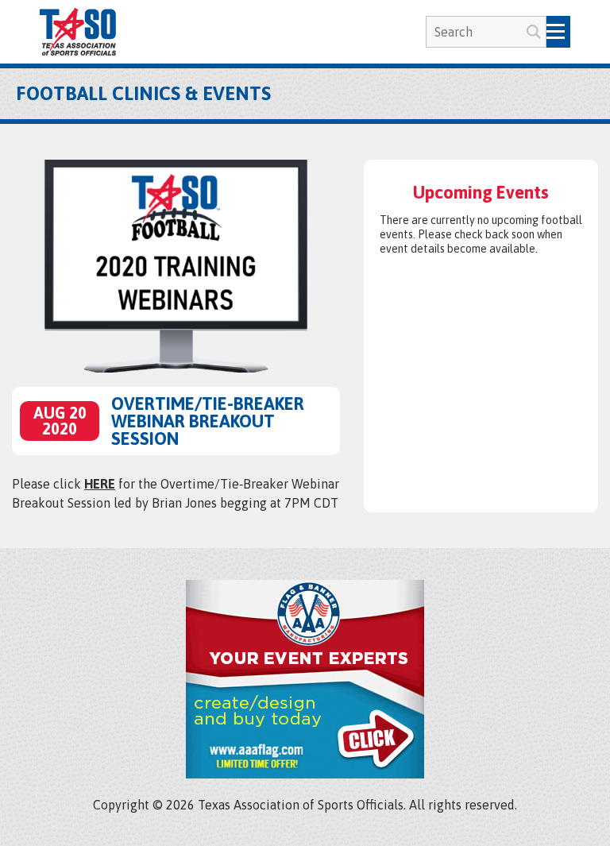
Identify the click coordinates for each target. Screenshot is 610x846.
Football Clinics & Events (143, 93)
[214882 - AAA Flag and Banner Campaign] (305, 774)
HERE (99, 484)
